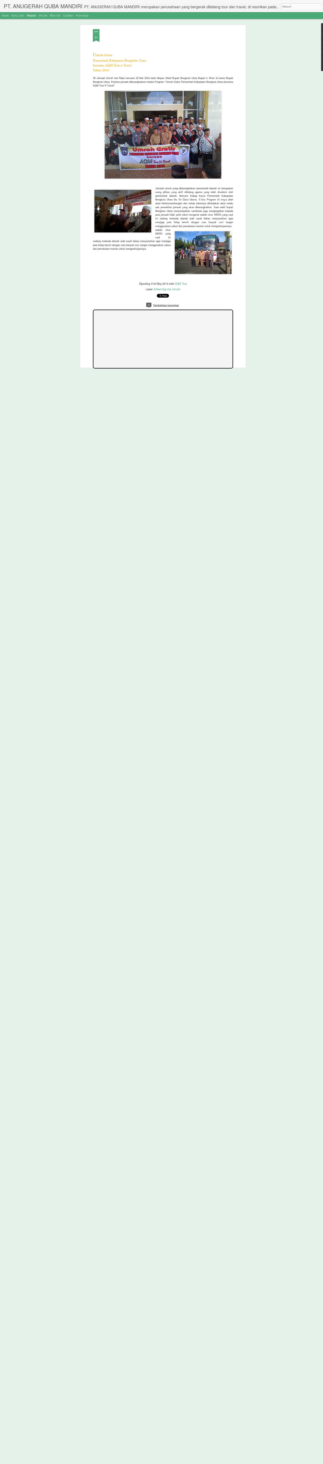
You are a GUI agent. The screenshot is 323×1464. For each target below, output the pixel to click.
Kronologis (82, 15)
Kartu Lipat (17, 15)
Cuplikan (68, 15)
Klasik (5, 15)
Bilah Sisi (55, 15)
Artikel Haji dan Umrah (167, 289)
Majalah (31, 15)
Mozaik (43, 15)
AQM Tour (181, 283)
